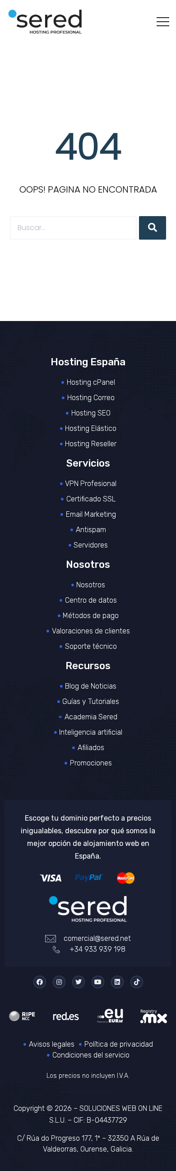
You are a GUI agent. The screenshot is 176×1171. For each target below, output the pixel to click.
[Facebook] (39, 982)
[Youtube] (98, 982)
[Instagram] (59, 982)
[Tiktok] (136, 982)
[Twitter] (78, 982)
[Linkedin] (117, 982)
